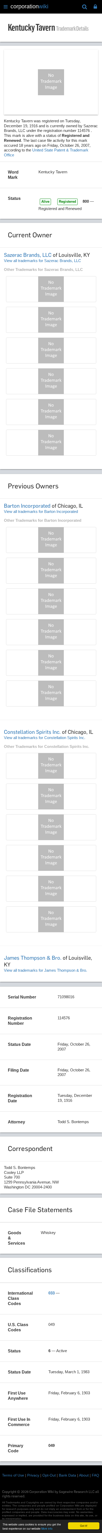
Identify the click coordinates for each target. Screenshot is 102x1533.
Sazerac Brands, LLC (28, 255)
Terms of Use (13, 1475)
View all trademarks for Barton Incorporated (41, 511)
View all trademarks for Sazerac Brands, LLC (42, 260)
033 (51, 1293)
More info (47, 1528)
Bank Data (67, 1475)
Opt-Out (49, 1475)
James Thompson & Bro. (32, 958)
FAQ (95, 1475)
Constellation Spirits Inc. (32, 732)
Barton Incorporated (27, 506)
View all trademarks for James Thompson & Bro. (45, 970)
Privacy (33, 1475)
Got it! (83, 1526)
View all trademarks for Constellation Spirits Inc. (44, 737)
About (84, 1475)
